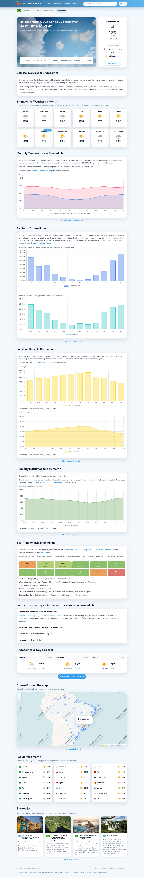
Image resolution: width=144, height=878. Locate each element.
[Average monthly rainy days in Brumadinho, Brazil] (72, 317)
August (87, 550)
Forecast (54, 61)
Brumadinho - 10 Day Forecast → (72, 676)
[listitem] (27, 564)
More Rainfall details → (72, 341)
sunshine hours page (41, 363)
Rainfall (77, 61)
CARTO (124, 745)
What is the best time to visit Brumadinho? (38, 612)
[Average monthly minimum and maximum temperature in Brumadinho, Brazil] (72, 196)
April (68, 550)
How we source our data (100, 872)
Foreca (24, 872)
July (81, 550)
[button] (19, 695)
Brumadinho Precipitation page (44, 243)
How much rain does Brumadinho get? (35, 634)
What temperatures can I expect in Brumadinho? (40, 627)
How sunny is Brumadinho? (30, 640)
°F (125, 4)
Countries (27, 11)
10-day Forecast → (113, 63)
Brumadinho (61, 11)
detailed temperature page (41, 171)
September (95, 550)
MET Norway (81, 872)
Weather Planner (71, 4)
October (107, 550)
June (77, 550)
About (97, 869)
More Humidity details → (72, 535)
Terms (119, 869)
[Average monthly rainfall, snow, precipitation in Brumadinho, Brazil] (72, 268)
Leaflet (106, 745)
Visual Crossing (64, 872)
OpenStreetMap (115, 745)
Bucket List (58, 4)
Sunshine (87, 61)
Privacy (124, 869)
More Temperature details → (72, 220)
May (72, 550)
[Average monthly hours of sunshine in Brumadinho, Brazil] (72, 388)
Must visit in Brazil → (72, 860)
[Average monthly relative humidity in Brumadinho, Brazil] (72, 508)
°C (121, 4)
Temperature (66, 61)
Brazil (37, 11)
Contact (103, 869)
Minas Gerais (48, 11)
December (46, 552)
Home (49, 4)
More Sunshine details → (72, 461)
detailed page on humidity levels (48, 482)
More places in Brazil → (72, 749)
